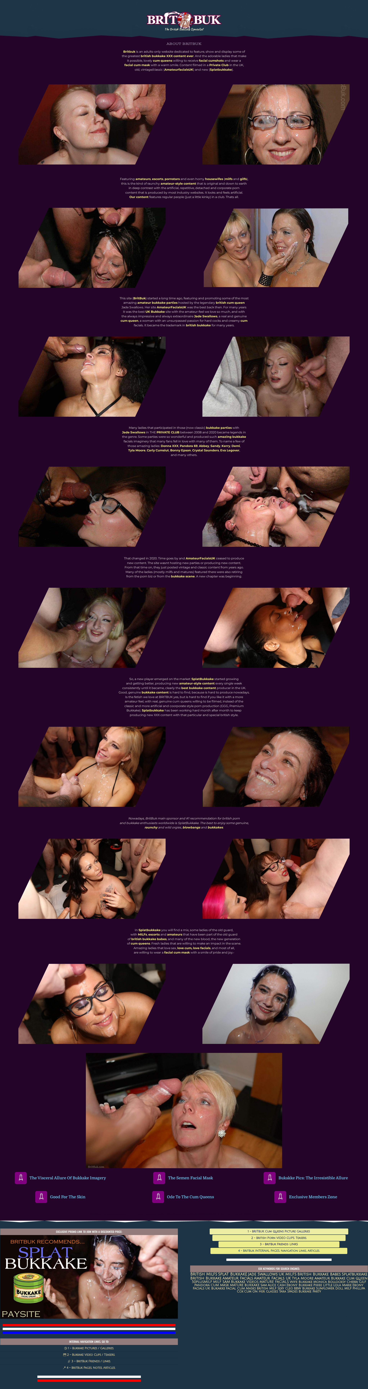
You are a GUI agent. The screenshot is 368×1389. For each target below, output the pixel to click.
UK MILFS (288, 1274)
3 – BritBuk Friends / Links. (91, 1361)
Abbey (204, 446)
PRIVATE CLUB (168, 432)
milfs (228, 179)
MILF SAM (221, 1282)
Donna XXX (169, 446)
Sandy (215, 446)
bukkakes (215, 827)
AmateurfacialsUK (178, 69)
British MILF (267, 1288)
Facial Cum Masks (241, 1288)
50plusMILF (202, 1282)
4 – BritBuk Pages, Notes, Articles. (90, 1367)
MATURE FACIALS (274, 1282)
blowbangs (191, 827)
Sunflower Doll (329, 1288)
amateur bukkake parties (157, 302)
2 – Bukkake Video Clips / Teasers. (90, 1354)
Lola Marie (342, 1285)
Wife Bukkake (301, 1282)
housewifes (214, 179)
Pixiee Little (322, 1285)
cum (244, 320)
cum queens (162, 60)
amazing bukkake (232, 437)
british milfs (203, 1274)
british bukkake (198, 325)
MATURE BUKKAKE (245, 1285)
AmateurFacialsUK (171, 307)
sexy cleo (285, 1288)
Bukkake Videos (245, 1282)
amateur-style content (178, 183)
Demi (236, 446)
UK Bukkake (155, 311)
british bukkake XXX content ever (167, 56)
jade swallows (263, 1274)
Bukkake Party (310, 1291)
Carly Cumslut (158, 450)
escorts (157, 179)
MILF (348, 1288)
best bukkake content (198, 688)
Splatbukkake (221, 69)
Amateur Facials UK (272, 1278)
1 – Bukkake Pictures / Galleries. (90, 1348)
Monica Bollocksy (329, 1282)
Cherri (352, 1282)
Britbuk (129, 51)
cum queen (129, 320)
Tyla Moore (136, 450)
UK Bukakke (215, 1288)
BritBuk (139, 298)
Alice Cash (277, 1285)
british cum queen (230, 302)
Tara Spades (288, 1291)
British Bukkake (206, 1278)
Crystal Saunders (205, 450)
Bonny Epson (180, 450)
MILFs (142, 934)
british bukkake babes (149, 939)
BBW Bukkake (304, 1288)
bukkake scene (183, 576)
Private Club (219, 65)
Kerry (226, 446)
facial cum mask (137, 65)
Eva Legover (229, 450)
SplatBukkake (202, 679)
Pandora (202, 1285)
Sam (263, 1285)
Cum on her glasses (261, 1291)
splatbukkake (354, 1274)
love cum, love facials (193, 948)
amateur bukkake (330, 1278)
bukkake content (155, 692)
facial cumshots (211, 60)
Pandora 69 (189, 446)
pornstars (172, 179)
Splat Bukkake (232, 1274)
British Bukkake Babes (319, 1274)
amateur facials (238, 1278)
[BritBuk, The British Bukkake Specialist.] (184, 27)
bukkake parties (219, 428)
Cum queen (356, 1278)
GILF (362, 1282)
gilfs (243, 179)
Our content (139, 197)
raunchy (151, 827)
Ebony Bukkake (299, 1285)
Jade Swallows (205, 316)
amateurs (143, 179)
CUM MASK (220, 1285)
